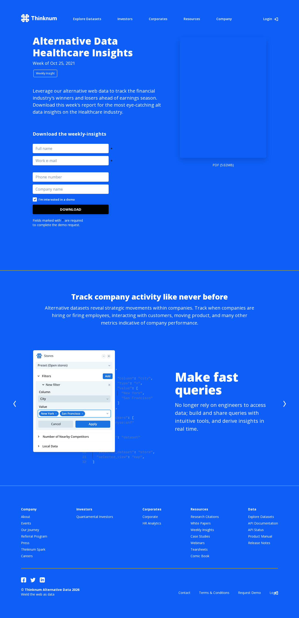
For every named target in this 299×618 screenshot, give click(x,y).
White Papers (201, 523)
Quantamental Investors (94, 516)
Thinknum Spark (33, 549)
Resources (192, 19)
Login (267, 19)
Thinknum (39, 18)
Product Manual (260, 536)
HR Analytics (151, 523)
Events (26, 523)
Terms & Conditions (214, 592)
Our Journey (30, 530)
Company (224, 19)
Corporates (158, 19)
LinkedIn (42, 579)
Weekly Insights (202, 530)
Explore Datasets (87, 19)
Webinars (198, 543)
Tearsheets (199, 549)
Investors (124, 19)
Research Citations (205, 516)
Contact (184, 592)
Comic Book (200, 556)
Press (25, 543)
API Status (256, 530)
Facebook (23, 579)
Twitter (33, 579)
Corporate (150, 516)
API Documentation (263, 523)
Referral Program (34, 536)
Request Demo (249, 592)
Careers (27, 556)
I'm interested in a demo (57, 199)
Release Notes (259, 543)
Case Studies (200, 536)
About (25, 516)
